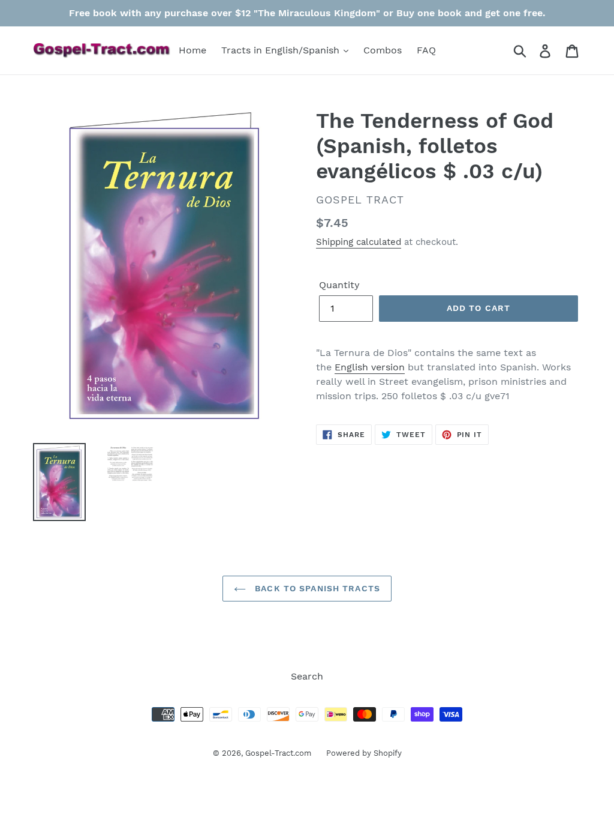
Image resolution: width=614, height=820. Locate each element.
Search (307, 676)
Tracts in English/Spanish (281, 50)
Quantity (339, 285)
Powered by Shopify (364, 753)
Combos (382, 50)
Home (192, 50)
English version (370, 367)
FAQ (426, 50)
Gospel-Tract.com (278, 753)
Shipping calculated (358, 242)
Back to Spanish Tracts (316, 588)
